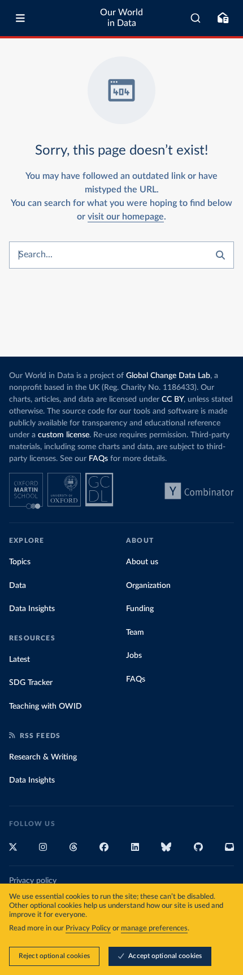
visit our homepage (126, 216)
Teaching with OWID (45, 706)
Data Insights (32, 609)
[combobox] (196, 18)
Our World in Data (121, 18)
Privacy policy (33, 881)
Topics (20, 562)
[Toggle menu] (20, 18)
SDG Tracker (31, 683)
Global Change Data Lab (168, 376)
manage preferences (154, 928)
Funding (140, 609)
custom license (63, 435)
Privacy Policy (88, 928)
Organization (148, 586)
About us (142, 562)
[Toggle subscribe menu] (222, 18)
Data (17, 586)
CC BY (173, 399)
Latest (19, 660)
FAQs (98, 459)
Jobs (134, 656)
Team (135, 632)
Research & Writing (43, 757)
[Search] (196, 18)
